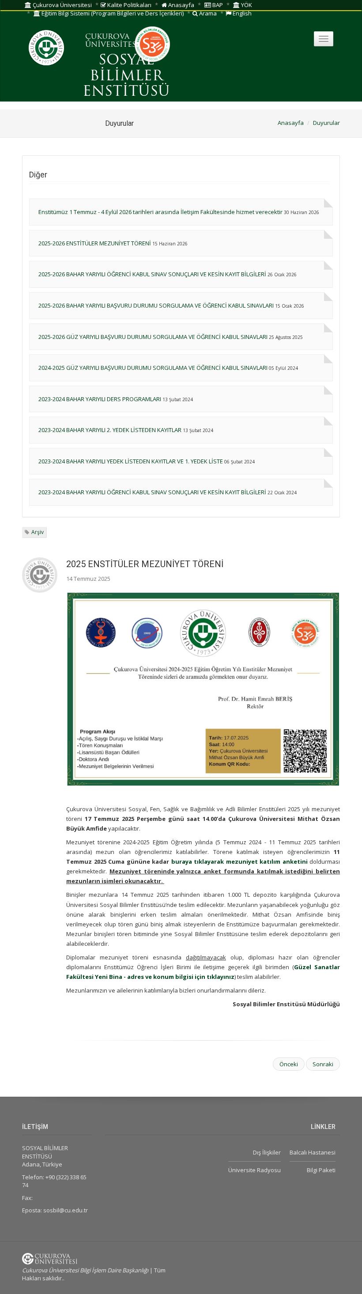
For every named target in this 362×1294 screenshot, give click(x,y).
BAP (217, 5)
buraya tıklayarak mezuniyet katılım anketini (239, 861)
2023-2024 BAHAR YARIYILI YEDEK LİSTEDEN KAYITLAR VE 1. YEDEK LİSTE (130, 461)
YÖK (246, 5)
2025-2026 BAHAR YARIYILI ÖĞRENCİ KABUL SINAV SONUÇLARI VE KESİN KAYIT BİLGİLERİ (152, 274)
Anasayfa (180, 5)
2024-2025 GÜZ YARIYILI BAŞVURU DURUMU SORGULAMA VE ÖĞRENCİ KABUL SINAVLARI (153, 368)
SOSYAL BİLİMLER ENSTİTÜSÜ (126, 76)
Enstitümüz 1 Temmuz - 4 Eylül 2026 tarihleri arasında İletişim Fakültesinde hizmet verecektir (160, 212)
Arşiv (37, 532)
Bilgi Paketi (321, 1170)
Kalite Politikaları (128, 5)
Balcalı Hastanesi (313, 1152)
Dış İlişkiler (267, 1152)
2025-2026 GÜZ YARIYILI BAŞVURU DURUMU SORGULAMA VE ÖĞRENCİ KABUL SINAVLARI (153, 337)
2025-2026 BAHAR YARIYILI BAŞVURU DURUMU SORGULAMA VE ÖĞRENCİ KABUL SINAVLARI (156, 305)
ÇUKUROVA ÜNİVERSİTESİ (112, 41)
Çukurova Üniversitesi (61, 5)
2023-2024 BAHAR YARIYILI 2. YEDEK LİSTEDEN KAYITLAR (109, 430)
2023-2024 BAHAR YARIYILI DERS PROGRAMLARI (99, 399)
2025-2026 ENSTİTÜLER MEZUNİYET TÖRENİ (94, 243)
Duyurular (326, 123)
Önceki (288, 1064)
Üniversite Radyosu (254, 1170)
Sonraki (323, 1064)
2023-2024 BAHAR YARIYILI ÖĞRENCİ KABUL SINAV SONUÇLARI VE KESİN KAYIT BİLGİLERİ (152, 492)
